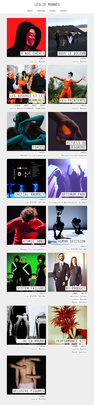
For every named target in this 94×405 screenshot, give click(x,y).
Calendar (41, 10)
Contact (63, 10)
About (30, 10)
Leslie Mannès (47, 4)
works (52, 10)
